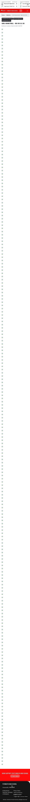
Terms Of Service (18, 792)
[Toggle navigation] (27, 10)
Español (19, 794)
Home (3, 15)
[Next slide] (28, 4)
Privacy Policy (17, 790)
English (15, 794)
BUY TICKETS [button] (16, 776)
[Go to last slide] (2, 4)
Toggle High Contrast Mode (21, 796)
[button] (20, 10)
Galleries (8, 15)
